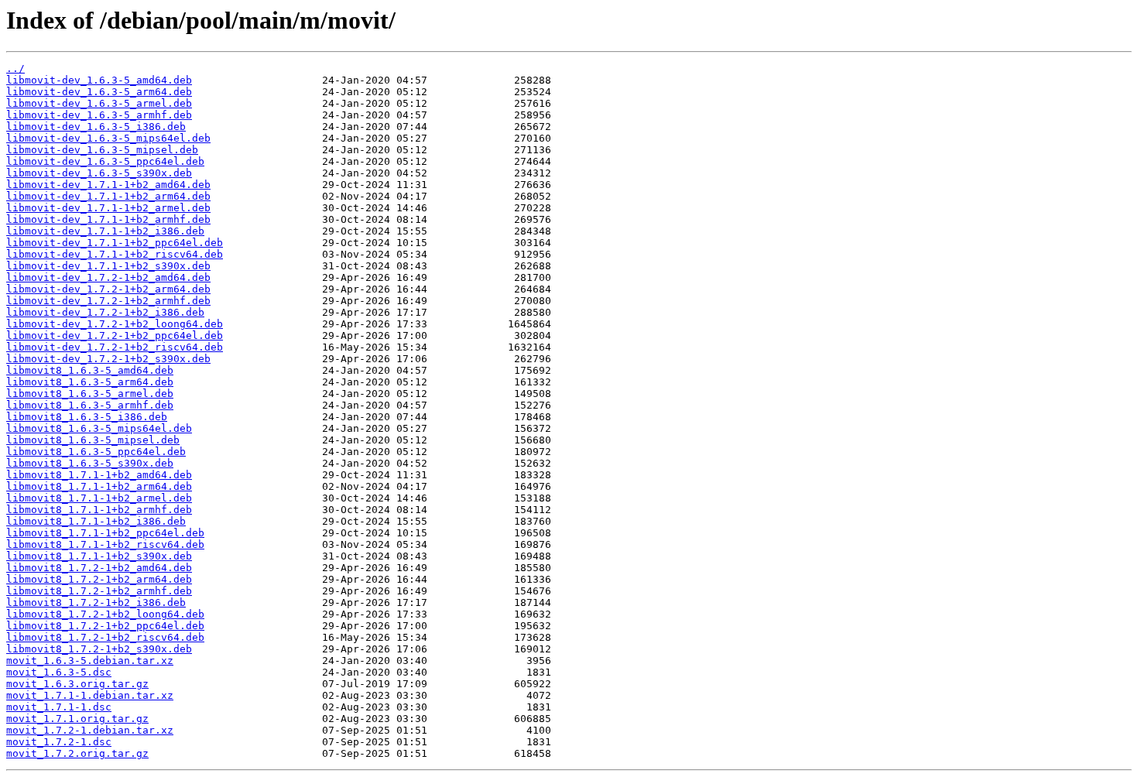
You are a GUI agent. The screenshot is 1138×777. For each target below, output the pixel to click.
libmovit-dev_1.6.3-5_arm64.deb (99, 92)
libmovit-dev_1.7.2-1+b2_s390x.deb (108, 359)
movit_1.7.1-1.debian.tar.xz (89, 695)
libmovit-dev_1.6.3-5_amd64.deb (99, 80)
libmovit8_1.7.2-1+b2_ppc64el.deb (105, 626)
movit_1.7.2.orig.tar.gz (77, 753)
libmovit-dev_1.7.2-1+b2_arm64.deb (108, 289)
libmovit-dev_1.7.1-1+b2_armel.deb (108, 208)
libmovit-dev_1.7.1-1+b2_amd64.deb (108, 184)
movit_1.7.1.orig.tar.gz (77, 718)
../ (15, 68)
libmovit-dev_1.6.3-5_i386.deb (96, 126)
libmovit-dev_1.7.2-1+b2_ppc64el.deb (114, 335)
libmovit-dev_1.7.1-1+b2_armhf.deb (108, 219)
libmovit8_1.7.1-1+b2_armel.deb (99, 498)
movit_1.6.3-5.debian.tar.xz (89, 660)
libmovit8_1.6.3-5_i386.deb (86, 417)
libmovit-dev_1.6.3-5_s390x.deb (99, 173)
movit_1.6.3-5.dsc (58, 672)
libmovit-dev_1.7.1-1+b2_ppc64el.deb (114, 242)
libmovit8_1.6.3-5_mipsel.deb (93, 440)
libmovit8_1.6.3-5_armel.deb (89, 393)
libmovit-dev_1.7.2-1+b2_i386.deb (105, 312)
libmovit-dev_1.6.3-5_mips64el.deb (108, 138)
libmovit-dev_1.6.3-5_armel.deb (99, 103)
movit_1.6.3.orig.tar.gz (77, 684)
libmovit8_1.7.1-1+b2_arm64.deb (99, 486)
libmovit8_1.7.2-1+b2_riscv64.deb (105, 637)
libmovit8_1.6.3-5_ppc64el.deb (96, 451)
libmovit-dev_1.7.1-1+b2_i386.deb (105, 231)
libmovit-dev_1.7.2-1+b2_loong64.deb (114, 324)
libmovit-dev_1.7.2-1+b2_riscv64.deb (114, 347)
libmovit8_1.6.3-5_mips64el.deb (99, 428)
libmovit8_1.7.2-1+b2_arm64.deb (99, 579)
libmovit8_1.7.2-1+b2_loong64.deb (105, 614)
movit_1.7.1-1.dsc (58, 707)
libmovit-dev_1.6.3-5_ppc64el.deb (105, 161)
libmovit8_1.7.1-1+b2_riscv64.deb (105, 544)
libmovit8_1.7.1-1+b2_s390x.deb (99, 556)
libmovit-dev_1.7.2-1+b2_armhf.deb (108, 300)
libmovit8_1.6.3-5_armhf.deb (89, 405)
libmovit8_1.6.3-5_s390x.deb (89, 463)
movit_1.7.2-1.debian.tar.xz (89, 730)
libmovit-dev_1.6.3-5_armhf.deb (99, 115)
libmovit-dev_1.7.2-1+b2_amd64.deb (108, 277)
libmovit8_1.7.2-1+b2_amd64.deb (99, 567)
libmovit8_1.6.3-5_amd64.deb (89, 370)
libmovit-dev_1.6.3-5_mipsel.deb (102, 150)
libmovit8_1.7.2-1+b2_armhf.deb (99, 591)
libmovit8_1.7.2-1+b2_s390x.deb (99, 649)
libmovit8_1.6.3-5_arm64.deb (89, 382)
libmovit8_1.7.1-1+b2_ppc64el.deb (105, 533)
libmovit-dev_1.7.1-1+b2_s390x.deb (108, 266)
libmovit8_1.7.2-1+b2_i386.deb (96, 602)
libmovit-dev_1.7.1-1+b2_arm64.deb (108, 196)
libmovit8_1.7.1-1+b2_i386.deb (96, 521)
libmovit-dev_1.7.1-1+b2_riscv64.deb (114, 254)
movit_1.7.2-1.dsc (58, 742)
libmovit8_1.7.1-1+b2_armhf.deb (99, 509)
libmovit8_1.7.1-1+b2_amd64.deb (99, 475)
